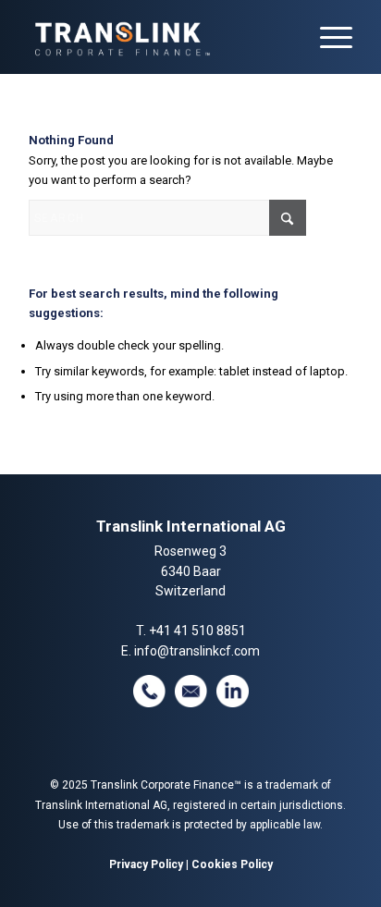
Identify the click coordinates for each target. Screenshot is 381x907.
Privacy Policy (146, 864)
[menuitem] (326, 37)
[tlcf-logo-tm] (158, 37)
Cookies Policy (232, 864)
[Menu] (326, 37)
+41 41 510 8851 (197, 630)
